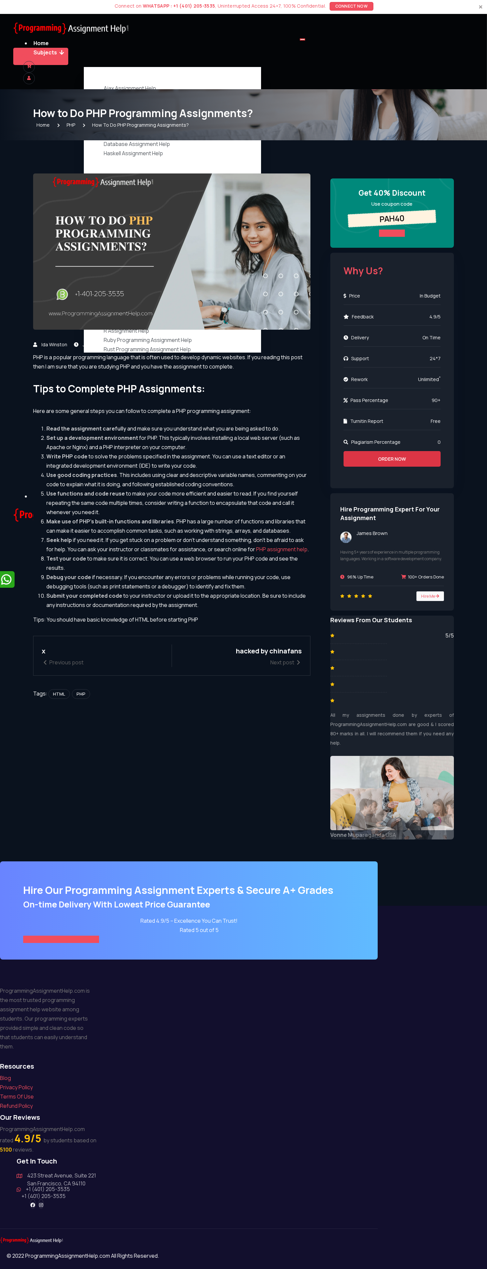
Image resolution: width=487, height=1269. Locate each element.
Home (41, 43)
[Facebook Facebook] (33, 1204)
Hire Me (428, 596)
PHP (137, 344)
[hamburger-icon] (302, 39)
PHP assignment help (281, 549)
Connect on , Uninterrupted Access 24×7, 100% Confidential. (241, 6)
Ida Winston (54, 344)
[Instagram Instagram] (41, 1204)
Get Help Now (38, 56)
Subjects (45, 52)
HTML (59, 694)
